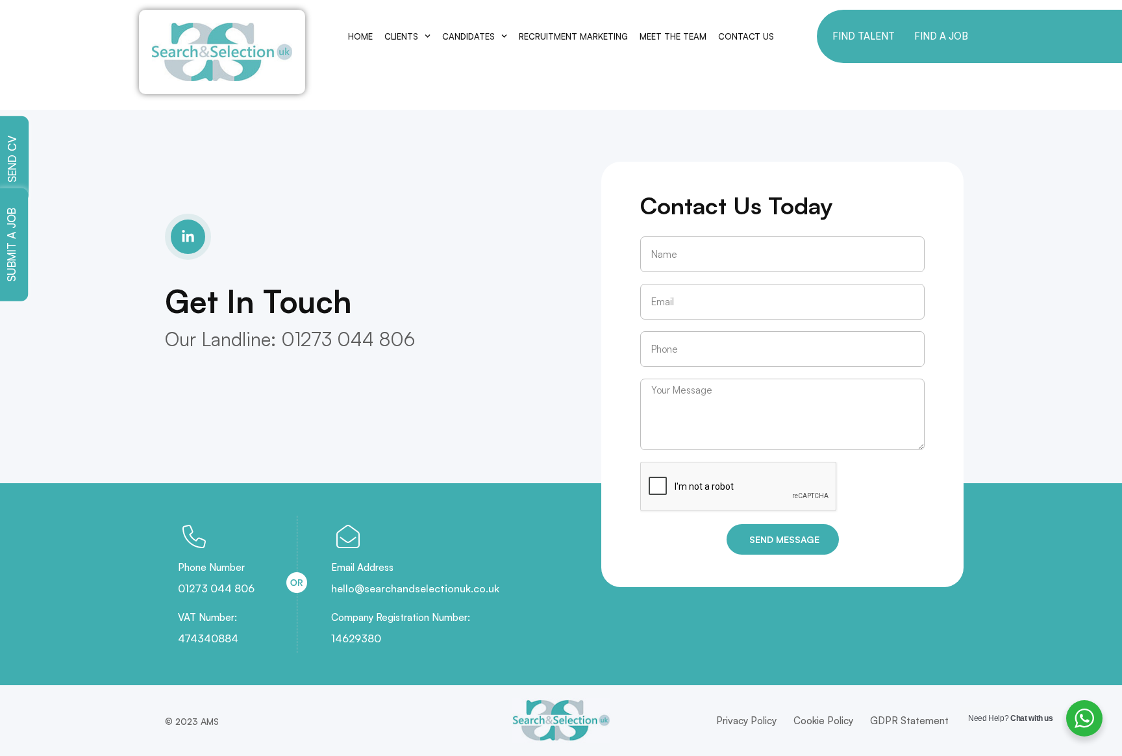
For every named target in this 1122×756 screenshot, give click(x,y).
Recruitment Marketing (573, 36)
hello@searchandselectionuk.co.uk (415, 588)
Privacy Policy (746, 720)
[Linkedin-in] (188, 237)
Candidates (468, 36)
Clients (401, 36)
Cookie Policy (823, 720)
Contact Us (746, 36)
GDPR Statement (909, 720)
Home (360, 36)
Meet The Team (673, 36)
